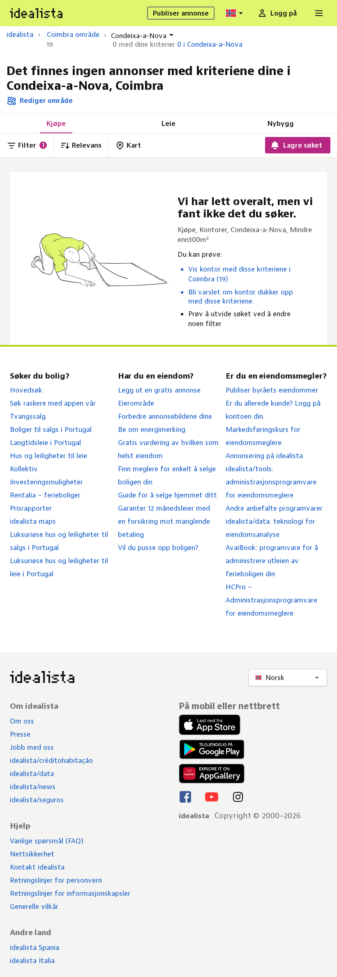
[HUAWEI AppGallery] (212, 773)
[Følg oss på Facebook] (185, 796)
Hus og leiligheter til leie (48, 455)
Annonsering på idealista (264, 455)
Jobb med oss (32, 747)
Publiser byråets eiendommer (272, 390)
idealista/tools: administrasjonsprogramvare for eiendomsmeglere (271, 482)
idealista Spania (34, 947)
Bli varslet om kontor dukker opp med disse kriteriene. (240, 297)
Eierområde (136, 403)
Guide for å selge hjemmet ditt (167, 495)
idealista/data (32, 773)
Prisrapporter (31, 508)
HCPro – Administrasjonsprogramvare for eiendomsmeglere (271, 600)
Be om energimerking (151, 429)
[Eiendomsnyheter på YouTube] (211, 796)
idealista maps (33, 521)
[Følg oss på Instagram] (238, 796)
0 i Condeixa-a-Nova (209, 44)
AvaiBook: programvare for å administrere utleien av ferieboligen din (272, 560)
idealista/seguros (37, 799)
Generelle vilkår (34, 906)
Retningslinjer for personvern (56, 880)
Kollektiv (24, 468)
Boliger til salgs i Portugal (51, 429)
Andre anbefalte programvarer (274, 508)
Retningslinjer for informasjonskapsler (70, 893)
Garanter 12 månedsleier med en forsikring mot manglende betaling (164, 521)
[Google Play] (211, 749)
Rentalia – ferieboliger (45, 495)
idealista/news (32, 786)
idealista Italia (32, 960)
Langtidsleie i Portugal (45, 442)
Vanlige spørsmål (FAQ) (46, 840)
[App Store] (212, 724)
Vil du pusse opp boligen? (158, 547)
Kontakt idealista (37, 867)
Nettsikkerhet (32, 853)
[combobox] (235, 13)
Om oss (22, 721)
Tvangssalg (28, 416)
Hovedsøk (26, 390)
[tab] (56, 123)
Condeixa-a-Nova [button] (138, 35)
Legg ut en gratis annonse (159, 390)
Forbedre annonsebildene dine (165, 416)
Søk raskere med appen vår (53, 403)
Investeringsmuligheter (46, 481)
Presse (20, 734)
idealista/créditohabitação (51, 760)
